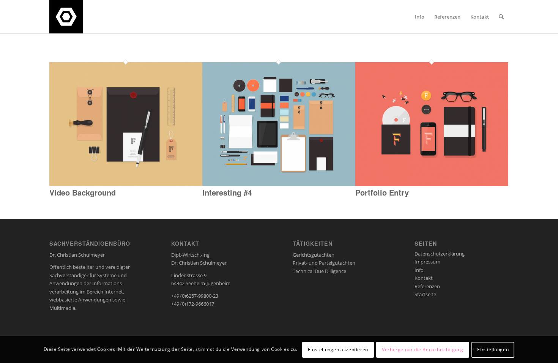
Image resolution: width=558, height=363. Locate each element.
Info (419, 270)
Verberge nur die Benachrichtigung (422, 349)
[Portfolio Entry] (431, 184)
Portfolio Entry (382, 192)
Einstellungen (493, 349)
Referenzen (427, 286)
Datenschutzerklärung (440, 253)
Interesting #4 (227, 192)
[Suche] (501, 16)
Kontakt (424, 278)
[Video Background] (125, 184)
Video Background (82, 192)
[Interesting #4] (278, 184)
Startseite (425, 294)
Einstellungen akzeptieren (338, 349)
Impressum (427, 261)
